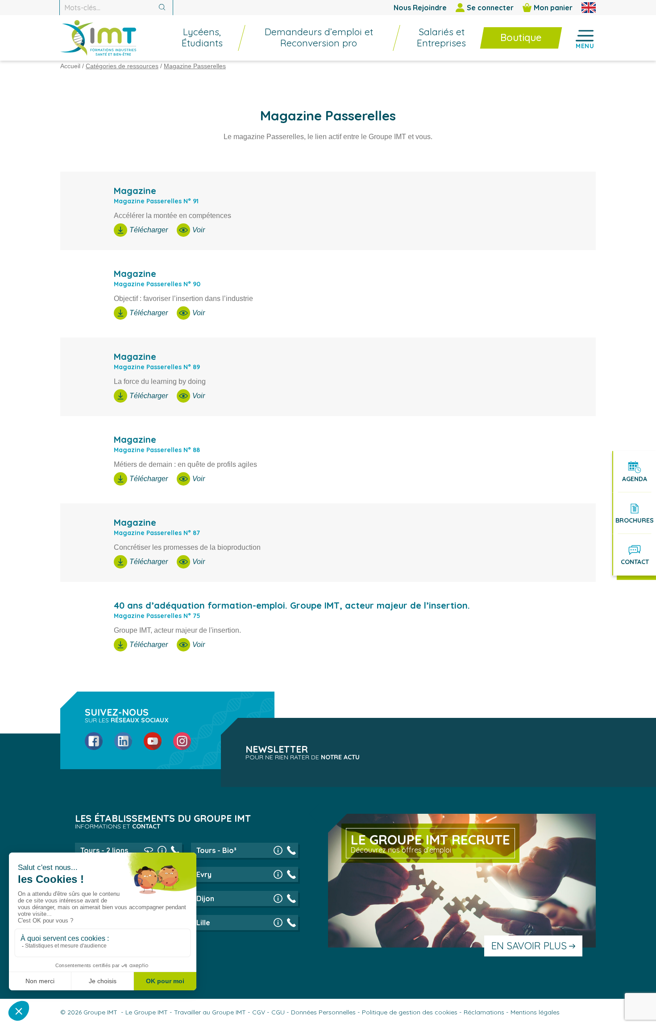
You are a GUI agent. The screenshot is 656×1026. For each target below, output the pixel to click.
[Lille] (278, 922)
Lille (203, 922)
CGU (278, 1012)
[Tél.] (175, 850)
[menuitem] (197, 38)
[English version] (588, 7)
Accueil (70, 66)
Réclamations (484, 1012)
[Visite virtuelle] (148, 850)
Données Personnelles (323, 1012)
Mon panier (553, 7)
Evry (204, 874)
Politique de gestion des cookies (409, 1012)
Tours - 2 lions (104, 850)
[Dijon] (278, 898)
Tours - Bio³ (216, 850)
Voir (198, 230)
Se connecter (490, 7)
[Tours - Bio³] (278, 850)
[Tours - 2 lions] (162, 850)
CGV (258, 1012)
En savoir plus (529, 945)
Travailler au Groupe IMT (210, 1012)
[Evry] (278, 874)
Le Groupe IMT (146, 1012)
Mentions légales (535, 1012)
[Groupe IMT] (98, 38)
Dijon (205, 898)
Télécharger (148, 230)
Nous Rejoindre (420, 7)
